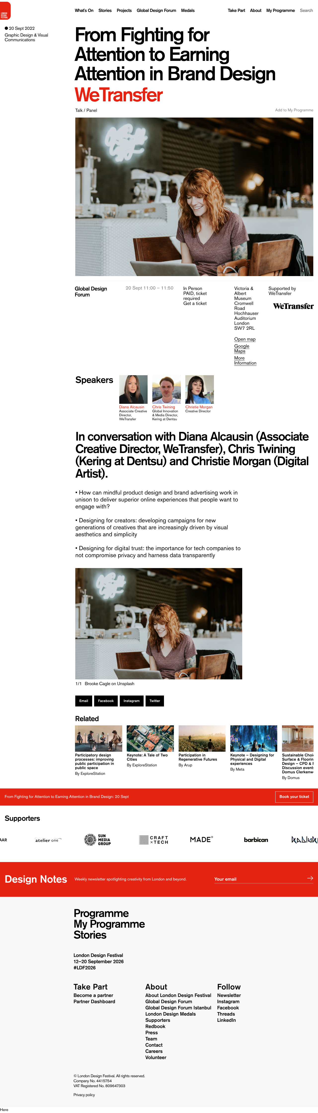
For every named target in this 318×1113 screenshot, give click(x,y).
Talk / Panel (86, 110)
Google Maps (241, 348)
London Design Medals (170, 1014)
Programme (101, 913)
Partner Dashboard (94, 1001)
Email (83, 701)
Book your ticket (294, 796)
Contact (153, 1045)
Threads (226, 1014)
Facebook (106, 701)
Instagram (132, 701)
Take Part (236, 10)
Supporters (22, 818)
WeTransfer (118, 94)
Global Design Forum (156, 10)
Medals (188, 10)
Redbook (155, 1026)
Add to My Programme (294, 110)
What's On (84, 10)
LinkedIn (226, 1020)
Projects (124, 10)
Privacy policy (84, 1095)
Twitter (155, 701)
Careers (154, 1051)
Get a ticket (195, 303)
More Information (245, 360)
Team (151, 1039)
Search (306, 10)
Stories (105, 10)
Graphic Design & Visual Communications (26, 37)
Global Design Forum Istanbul (178, 1008)
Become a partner (93, 995)
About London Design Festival (178, 995)
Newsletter (229, 995)
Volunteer (155, 1057)
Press (151, 1033)
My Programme (280, 10)
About (255, 10)
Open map (245, 339)
